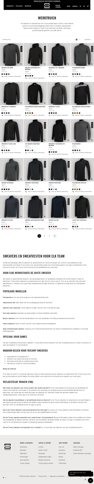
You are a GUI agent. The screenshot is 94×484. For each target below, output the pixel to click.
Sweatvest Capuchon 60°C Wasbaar (57, 144)
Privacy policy (42, 476)
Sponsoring (62, 453)
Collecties (19, 6)
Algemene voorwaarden (57, 476)
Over (68, 6)
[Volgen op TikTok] (85, 479)
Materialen (23, 453)
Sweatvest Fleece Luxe (8, 144)
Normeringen (24, 457)
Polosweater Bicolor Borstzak (35, 107)
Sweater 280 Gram (7, 68)
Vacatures (62, 450)
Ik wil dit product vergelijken (12, 76)
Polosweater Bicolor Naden (81, 107)
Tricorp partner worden (46, 463)
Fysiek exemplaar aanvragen (82, 453)
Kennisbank (23, 447)
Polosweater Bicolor (79, 183)
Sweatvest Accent (7, 220)
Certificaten (62, 463)
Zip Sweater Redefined (32, 144)
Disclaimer (62, 460)
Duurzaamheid (24, 460)
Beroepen (28, 6)
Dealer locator (58, 6)
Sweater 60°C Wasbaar (8, 107)
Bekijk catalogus (78, 447)
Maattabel (42, 453)
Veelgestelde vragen (45, 457)
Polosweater (76, 144)
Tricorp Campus (25, 463)
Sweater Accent (54, 220)
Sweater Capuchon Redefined (34, 220)
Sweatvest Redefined (32, 183)
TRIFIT (40, 1)
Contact (75, 6)
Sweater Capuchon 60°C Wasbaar (32, 68)
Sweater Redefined (55, 183)
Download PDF (77, 450)
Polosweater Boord (78, 68)
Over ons (61, 447)
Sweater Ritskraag (7, 183)
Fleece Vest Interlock (79, 220)
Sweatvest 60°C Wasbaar (56, 68)
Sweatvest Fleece (54, 107)
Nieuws (61, 457)
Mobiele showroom (44, 460)
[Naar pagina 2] (55, 236)
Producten (9, 6)
